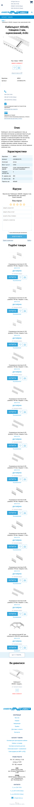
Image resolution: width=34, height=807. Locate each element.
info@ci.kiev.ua (18, 798)
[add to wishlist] (15, 68)
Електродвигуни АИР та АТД (17, 751)
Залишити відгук (18, 273)
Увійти (29, 240)
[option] (17, 46)
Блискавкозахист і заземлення (17, 749)
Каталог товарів (7, 17)
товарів (18, 655)
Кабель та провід (17, 743)
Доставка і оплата (17, 729)
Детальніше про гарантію (11, 109)
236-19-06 (15, 4)
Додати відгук (16, 73)
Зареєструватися (8, 240)
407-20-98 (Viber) (17, 6)
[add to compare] (19, 68)
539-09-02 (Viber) (17, 8)
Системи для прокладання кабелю (17, 740)
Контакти (17, 732)
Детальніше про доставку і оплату (13, 118)
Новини (17, 720)
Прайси (17, 726)
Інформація (17, 723)
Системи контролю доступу (17, 746)
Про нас (17, 717)
